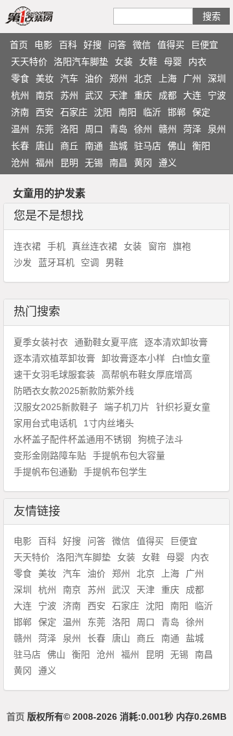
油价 (94, 78)
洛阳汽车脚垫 (81, 61)
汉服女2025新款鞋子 (56, 407)
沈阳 (103, 112)
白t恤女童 (191, 358)
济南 (20, 112)
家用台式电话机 (45, 423)
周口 (94, 129)
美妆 (45, 78)
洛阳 (69, 129)
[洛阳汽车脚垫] (44, 15)
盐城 (118, 146)
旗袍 (182, 246)
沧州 (20, 162)
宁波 (217, 95)
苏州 (69, 95)
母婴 (173, 61)
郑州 (118, 78)
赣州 (168, 129)
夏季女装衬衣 (41, 342)
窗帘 (157, 246)
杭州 (20, 95)
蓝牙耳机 (56, 262)
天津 (118, 95)
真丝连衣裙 (94, 246)
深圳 (217, 78)
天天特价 (29, 61)
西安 (45, 112)
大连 (192, 95)
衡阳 (201, 146)
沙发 (23, 262)
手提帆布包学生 (115, 471)
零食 (20, 78)
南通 (94, 146)
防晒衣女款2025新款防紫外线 (74, 390)
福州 (45, 162)
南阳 (127, 112)
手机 (56, 246)
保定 (201, 112)
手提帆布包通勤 (45, 471)
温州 (20, 129)
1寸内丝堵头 (108, 423)
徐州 (143, 129)
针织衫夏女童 (183, 407)
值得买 (170, 45)
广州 (192, 78)
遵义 (168, 162)
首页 (19, 45)
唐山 (45, 146)
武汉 (94, 95)
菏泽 (192, 129)
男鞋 (114, 262)
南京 (45, 95)
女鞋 (148, 61)
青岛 (118, 129)
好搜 (92, 45)
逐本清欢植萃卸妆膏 (54, 358)
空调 (90, 262)
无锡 (94, 162)
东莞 (45, 129)
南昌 (118, 162)
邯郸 (177, 112)
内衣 (197, 61)
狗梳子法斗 (160, 439)
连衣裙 (27, 246)
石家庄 (73, 112)
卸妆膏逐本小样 (133, 358)
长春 (20, 146)
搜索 (212, 16)
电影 (43, 45)
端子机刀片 (127, 407)
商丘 (69, 146)
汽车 (69, 78)
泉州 (217, 129)
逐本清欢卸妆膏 (176, 342)
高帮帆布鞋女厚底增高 (147, 374)
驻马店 (147, 146)
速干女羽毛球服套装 (54, 374)
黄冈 (143, 162)
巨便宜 (204, 45)
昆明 (69, 162)
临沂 (152, 112)
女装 (124, 61)
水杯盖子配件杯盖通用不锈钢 (72, 439)
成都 (168, 95)
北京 (143, 78)
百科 (68, 45)
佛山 (177, 146)
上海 (168, 78)
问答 (117, 45)
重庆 (143, 95)
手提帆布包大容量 (129, 455)
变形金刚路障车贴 (50, 455)
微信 (142, 45)
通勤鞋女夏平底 (106, 342)
